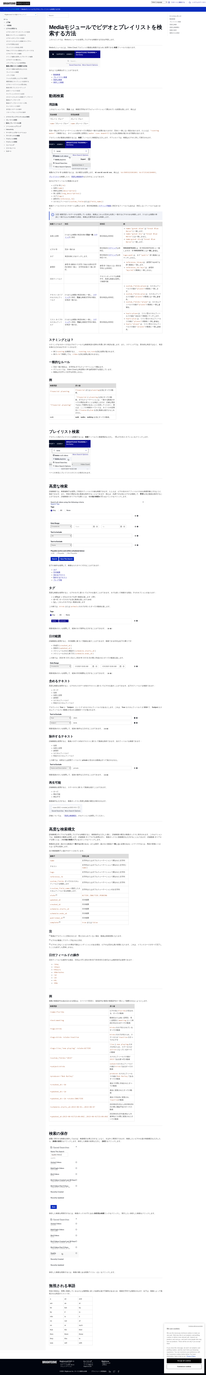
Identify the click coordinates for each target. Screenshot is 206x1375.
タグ (55, 570)
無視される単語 (174, 33)
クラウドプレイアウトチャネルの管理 (16, 117)
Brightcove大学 (88, 1366)
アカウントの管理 (10, 139)
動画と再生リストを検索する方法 (16, 66)
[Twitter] (114, 1371)
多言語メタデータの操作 (14, 109)
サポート (7, 151)
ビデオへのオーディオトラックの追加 (18, 32)
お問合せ (104, 1364)
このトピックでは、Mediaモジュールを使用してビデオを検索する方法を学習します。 (82, 40)
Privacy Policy (191, 1356)
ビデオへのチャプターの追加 (15, 38)
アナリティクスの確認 (12, 135)
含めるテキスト (59, 575)
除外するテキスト (60, 577)
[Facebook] (118, 1371)
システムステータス (199, 2)
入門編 (7, 22)
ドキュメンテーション (66, 1366)
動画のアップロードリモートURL (16, 103)
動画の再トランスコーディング (16, 87)
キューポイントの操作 (13, 106)
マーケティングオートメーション (15, 132)
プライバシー (95, 1371)
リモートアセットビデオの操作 (16, 112)
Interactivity (9, 129)
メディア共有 (10, 75)
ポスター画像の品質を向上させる (16, 69)
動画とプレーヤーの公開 (12, 123)
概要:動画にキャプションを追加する (17, 81)
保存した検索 (58, 82)
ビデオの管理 (14, 9)
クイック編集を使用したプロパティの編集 (19, 56)
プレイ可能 (57, 580)
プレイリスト (54, 177)
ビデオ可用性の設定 (12, 44)
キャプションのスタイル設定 (15, 94)
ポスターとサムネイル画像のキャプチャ (18, 41)
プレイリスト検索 (60, 77)
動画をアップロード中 (13, 100)
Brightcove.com (106, 1363)
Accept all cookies (184, 1361)
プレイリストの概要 (12, 72)
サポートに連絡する (178, 2)
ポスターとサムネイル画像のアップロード (19, 97)
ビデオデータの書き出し (14, 60)
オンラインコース (88, 1363)
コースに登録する (88, 1364)
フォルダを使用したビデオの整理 (16, 78)
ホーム (5, 9)
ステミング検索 (105, 206)
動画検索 (56, 75)
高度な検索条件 (77, 177)
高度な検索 (57, 80)
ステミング (112, 248)
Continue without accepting (195, 1326)
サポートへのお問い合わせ (67, 1364)
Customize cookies (184, 1366)
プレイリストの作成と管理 (14, 47)
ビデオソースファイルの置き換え (16, 84)
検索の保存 (173, 30)
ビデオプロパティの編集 (14, 53)
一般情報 (7, 25)
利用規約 (103, 1371)
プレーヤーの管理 (10, 120)
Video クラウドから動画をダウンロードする (20, 50)
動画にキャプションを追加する (16, 35)
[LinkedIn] (110, 1371)
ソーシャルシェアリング (12, 126)
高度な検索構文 (70, 816)
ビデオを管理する (10, 28)
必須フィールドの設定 (13, 91)
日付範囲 (56, 572)
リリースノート (10, 148)
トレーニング (9, 145)
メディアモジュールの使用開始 (16, 63)
